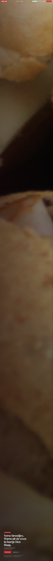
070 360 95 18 (40, 1)
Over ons (17, 1)
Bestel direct (49, 1)
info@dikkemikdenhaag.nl (8, 556)
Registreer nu (15, 552)
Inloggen (44, 1)
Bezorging (21, 1)
